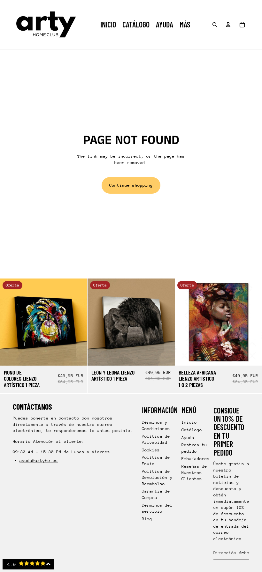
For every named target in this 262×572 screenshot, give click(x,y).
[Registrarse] (243, 552)
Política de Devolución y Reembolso (157, 477)
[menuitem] (185, 25)
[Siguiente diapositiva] (77, 322)
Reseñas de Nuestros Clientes (194, 472)
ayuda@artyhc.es (38, 460)
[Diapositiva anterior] (9, 322)
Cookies (151, 450)
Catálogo (191, 429)
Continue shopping (131, 185)
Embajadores (195, 458)
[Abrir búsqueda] (215, 25)
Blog (147, 518)
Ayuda (187, 437)
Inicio (189, 422)
